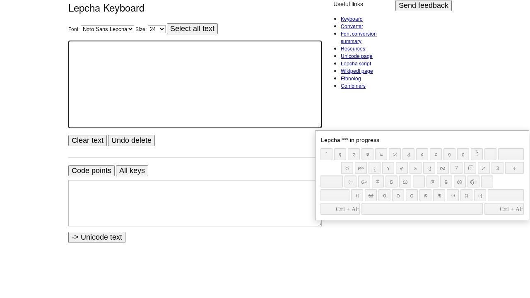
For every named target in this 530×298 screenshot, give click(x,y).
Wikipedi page (357, 70)
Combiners (353, 85)
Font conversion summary (359, 37)
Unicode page (357, 55)
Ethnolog (351, 78)
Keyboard (352, 18)
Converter (352, 25)
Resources (353, 48)
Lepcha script (356, 63)
